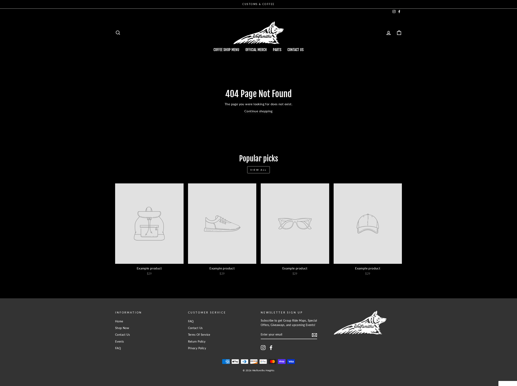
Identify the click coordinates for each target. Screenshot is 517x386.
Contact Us (295, 49)
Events (119, 341)
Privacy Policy (197, 348)
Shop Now (122, 328)
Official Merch (256, 49)
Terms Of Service (199, 334)
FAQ (118, 348)
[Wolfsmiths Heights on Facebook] (271, 347)
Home (119, 321)
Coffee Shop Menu (226, 49)
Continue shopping (258, 111)
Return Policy (197, 341)
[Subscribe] (314, 335)
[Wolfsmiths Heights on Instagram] (263, 347)
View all (258, 169)
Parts (277, 49)
